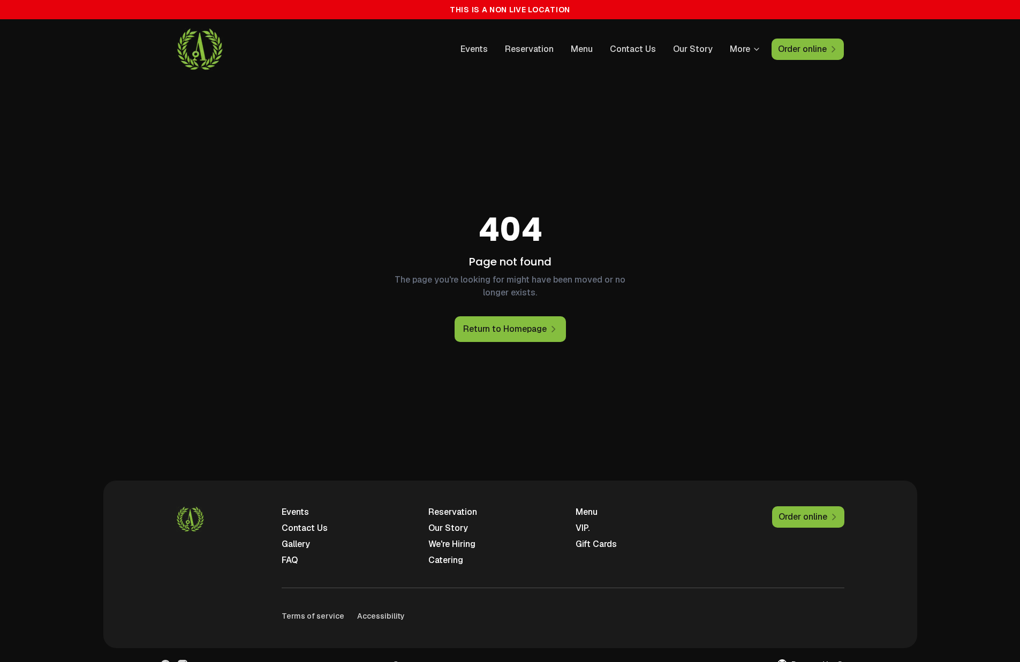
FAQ (290, 560)
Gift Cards (596, 544)
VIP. (583, 528)
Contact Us (633, 49)
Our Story (693, 49)
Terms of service (313, 616)
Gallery (296, 544)
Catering (445, 560)
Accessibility (381, 616)
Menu (582, 49)
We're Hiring (451, 544)
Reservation (529, 49)
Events (474, 49)
